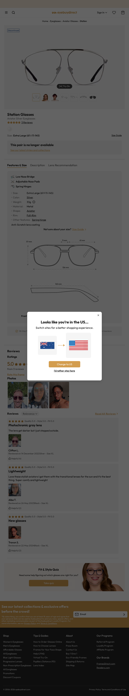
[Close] (98, 315)
